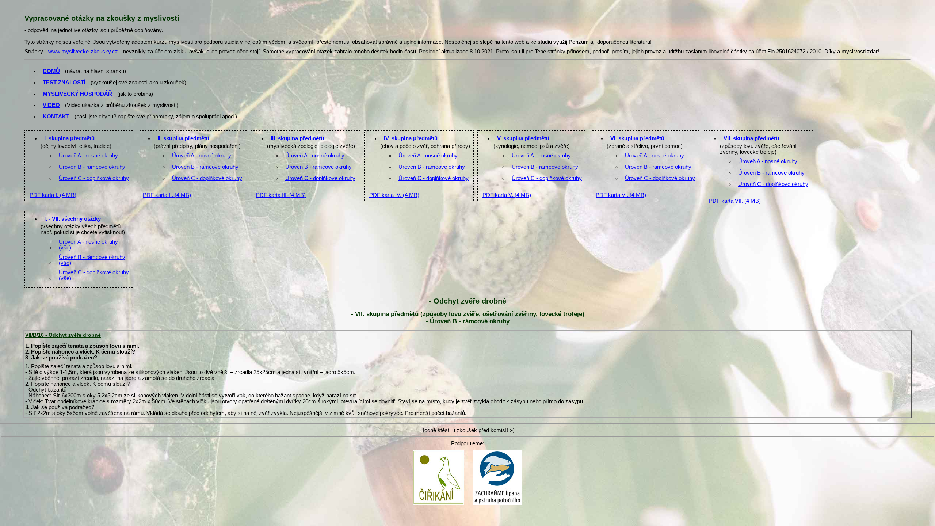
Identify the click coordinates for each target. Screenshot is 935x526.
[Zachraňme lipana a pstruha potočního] (497, 452)
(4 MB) (53, 195)
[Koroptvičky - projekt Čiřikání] (438, 452)
